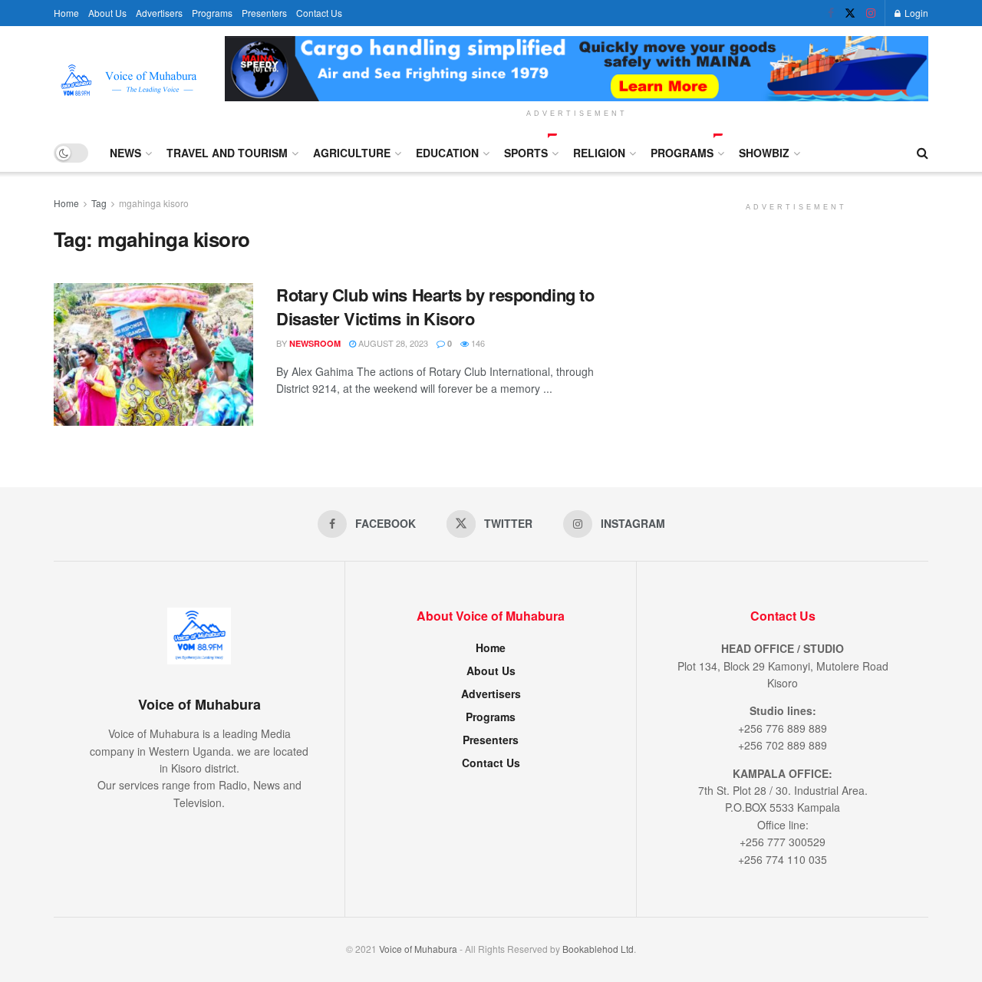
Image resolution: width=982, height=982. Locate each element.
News (125, 152)
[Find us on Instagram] (870, 13)
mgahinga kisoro (154, 202)
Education (447, 152)
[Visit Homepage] (128, 80)
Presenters (264, 12)
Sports (526, 152)
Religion (599, 152)
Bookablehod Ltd (598, 948)
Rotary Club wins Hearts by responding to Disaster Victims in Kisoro (435, 306)
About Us (107, 12)
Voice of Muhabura (418, 948)
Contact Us (319, 12)
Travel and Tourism (227, 152)
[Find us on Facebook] (831, 13)
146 (477, 343)
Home (66, 12)
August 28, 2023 (392, 343)
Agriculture (351, 152)
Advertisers (159, 12)
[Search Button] (922, 152)
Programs (212, 12)
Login (915, 12)
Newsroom (315, 343)
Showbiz (764, 152)
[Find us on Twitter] (850, 13)
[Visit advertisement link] (576, 68)
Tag (99, 202)
